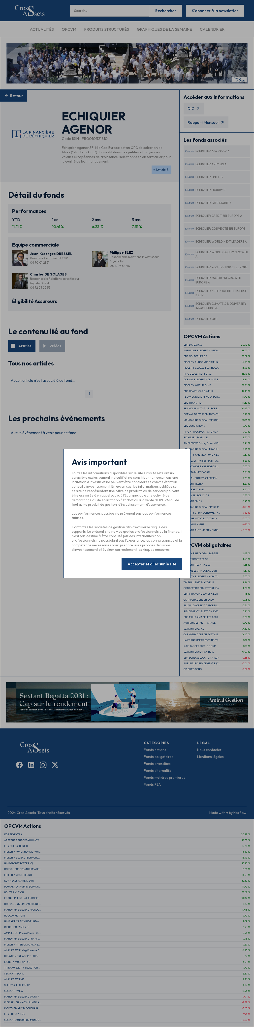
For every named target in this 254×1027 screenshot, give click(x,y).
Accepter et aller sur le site (151, 563)
